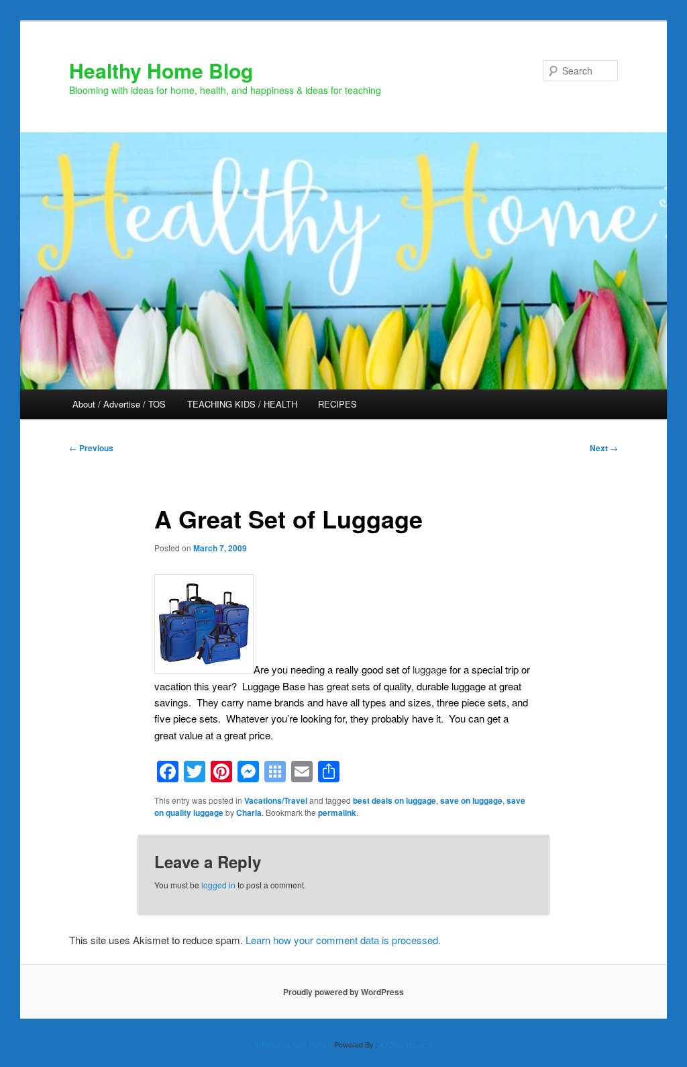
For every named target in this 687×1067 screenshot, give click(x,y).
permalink (337, 812)
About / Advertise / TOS (119, 404)
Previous (91, 448)
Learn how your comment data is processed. (343, 940)
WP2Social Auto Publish (293, 1044)
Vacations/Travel (275, 800)
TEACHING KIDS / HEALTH (242, 404)
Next (604, 448)
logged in (218, 884)
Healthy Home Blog (161, 70)
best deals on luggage (394, 800)
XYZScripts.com (406, 1044)
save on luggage (471, 800)
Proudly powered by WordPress (343, 992)
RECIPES (337, 404)
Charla (249, 812)
